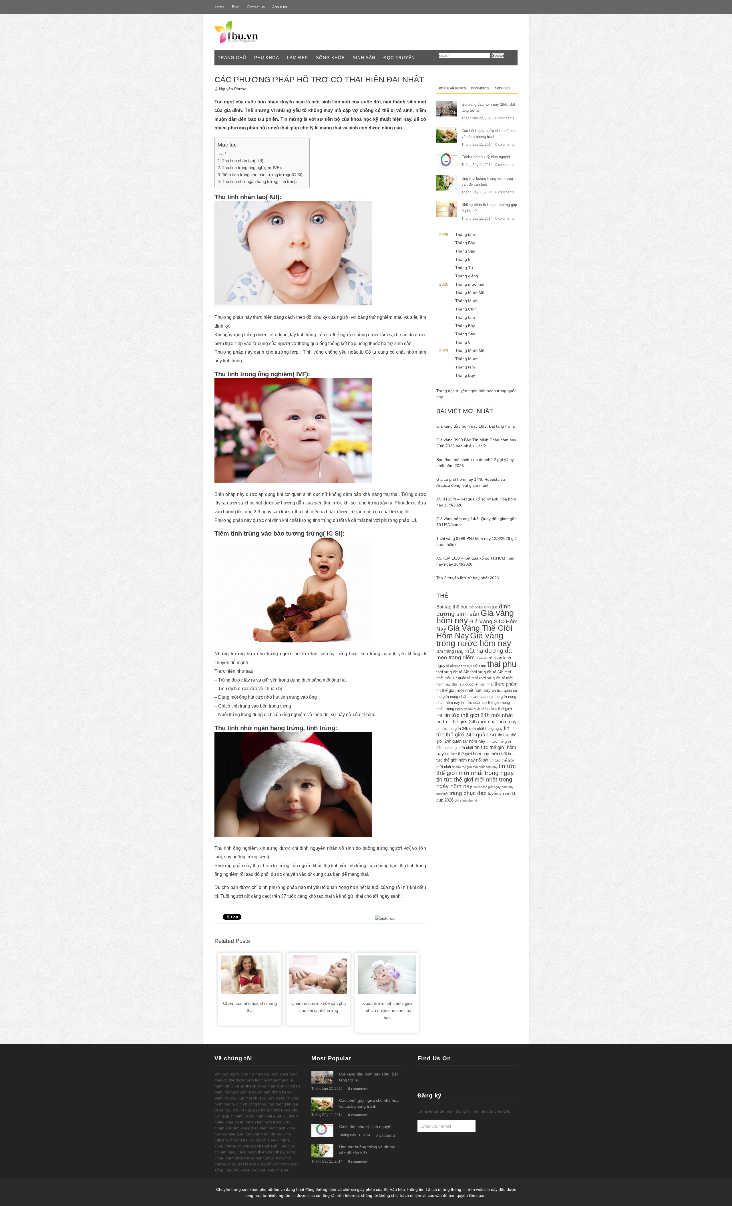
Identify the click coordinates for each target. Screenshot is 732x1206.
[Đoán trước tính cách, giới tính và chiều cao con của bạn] (387, 976)
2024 (443, 350)
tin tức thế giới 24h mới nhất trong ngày (469, 728)
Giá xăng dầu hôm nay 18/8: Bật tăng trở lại (476, 426)
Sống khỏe (330, 57)
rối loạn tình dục (461, 666)
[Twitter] (486, 6)
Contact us (256, 7)
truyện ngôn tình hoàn (476, 390)
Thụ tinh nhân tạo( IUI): (243, 160)
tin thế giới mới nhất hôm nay (463, 690)
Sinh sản (364, 57)
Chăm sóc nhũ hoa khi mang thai (250, 1007)
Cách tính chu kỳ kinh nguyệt (486, 157)
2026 (443, 234)
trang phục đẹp (468, 793)
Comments (480, 88)
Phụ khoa (266, 57)
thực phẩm (506, 684)
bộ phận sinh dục (484, 607)
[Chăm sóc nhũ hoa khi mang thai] (249, 976)
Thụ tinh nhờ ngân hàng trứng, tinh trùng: (260, 181)
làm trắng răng (449, 651)
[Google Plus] (513, 6)
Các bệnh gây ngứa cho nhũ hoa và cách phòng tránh (489, 134)
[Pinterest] (499, 6)
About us (279, 7)
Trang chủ (232, 57)
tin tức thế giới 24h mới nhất (478, 715)
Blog (235, 7)
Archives (502, 88)
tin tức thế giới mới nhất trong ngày (476, 769)
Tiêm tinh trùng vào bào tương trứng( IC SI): (263, 174)
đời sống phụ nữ (466, 800)
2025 (443, 284)
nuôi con (482, 658)
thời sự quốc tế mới (461, 678)
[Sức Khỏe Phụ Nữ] (244, 31)
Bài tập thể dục (452, 607)
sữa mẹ (479, 666)
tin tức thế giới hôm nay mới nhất (476, 753)
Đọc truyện (399, 57)
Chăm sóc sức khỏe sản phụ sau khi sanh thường (318, 1007)
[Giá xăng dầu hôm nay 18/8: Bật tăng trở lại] (322, 1077)
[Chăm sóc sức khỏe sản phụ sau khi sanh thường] (318, 976)
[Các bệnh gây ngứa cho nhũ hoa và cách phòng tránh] (322, 1104)
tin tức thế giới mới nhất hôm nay (475, 767)
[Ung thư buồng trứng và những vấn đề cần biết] (322, 1151)
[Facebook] (473, 6)
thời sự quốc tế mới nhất (473, 684)
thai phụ (501, 664)
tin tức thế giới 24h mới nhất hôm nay (476, 721)
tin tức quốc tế (474, 709)
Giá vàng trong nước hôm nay (473, 639)
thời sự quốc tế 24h (452, 672)
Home (219, 7)
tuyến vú (496, 793)
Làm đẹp (297, 57)
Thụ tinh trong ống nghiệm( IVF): (252, 167)
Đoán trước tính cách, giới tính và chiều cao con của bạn (387, 1010)
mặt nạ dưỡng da (488, 650)
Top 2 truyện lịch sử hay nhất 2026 (467, 578)
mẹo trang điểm (455, 657)
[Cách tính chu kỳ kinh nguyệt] (322, 1130)
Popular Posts (452, 88)
